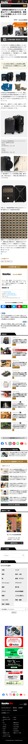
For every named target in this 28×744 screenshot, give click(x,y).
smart (4, 730)
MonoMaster (16, 730)
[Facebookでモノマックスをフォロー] (2, 444)
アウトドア (18, 583)
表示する (14, 612)
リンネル (4, 724)
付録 (3, 570)
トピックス (5, 600)
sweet (14, 719)
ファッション (5, 583)
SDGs (2, 261)
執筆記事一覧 (5, 287)
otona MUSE (16, 726)
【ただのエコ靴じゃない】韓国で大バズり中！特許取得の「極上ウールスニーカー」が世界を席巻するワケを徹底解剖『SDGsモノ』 (19, 375)
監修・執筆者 (5, 604)
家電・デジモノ (16, 367)
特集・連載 (18, 600)
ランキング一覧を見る (14, 505)
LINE (24, 307)
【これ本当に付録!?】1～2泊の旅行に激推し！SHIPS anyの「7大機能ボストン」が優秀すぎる (14, 65)
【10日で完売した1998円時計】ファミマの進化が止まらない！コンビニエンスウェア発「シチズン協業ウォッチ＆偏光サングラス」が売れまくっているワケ (18, 485)
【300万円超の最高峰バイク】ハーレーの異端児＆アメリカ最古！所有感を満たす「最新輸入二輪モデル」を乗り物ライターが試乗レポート (19, 355)
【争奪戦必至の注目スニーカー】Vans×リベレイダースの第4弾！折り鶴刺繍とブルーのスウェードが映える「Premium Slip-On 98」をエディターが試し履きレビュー (18, 492)
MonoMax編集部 (17, 274)
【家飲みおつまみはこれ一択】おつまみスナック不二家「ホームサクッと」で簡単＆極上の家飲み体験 (19, 417)
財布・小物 (18, 574)
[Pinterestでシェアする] (19, 306)
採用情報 (20, 707)
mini (4, 722)
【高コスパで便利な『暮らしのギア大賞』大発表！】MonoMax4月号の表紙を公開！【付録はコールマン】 (13, 325)
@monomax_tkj (11, 293)
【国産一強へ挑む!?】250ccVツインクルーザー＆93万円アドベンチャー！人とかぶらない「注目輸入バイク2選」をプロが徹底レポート (18, 478)
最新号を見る (14, 543)
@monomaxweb (7, 291)
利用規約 (15, 710)
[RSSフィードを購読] (25, 444)
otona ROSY (16, 724)
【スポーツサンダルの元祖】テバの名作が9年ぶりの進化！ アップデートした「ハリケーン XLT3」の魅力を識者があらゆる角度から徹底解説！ (19, 428)
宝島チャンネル (6, 717)
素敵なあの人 (16, 722)
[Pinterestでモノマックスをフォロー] (14, 444)
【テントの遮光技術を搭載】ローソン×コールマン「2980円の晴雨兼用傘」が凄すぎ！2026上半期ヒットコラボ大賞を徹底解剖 (18, 471)
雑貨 (14, 409)
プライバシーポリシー (6, 710)
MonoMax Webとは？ (6, 707)
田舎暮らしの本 (6, 732)
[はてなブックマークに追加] (14, 306)
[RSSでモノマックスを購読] (24, 695)
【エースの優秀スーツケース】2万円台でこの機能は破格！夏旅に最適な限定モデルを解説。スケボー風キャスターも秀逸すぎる (19, 396)
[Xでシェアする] (8, 306)
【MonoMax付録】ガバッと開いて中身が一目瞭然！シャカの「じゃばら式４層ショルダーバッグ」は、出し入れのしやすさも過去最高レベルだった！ (18, 454)
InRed (14, 717)
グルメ (14, 419)
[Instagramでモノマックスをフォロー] (10, 444)
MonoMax (15, 728)
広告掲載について (5, 713)
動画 (3, 595)
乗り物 (14, 357)
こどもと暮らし (19, 595)
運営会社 (15, 707)
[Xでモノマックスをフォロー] (6, 444)
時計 (3, 574)
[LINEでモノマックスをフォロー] (17, 444)
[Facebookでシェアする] (3, 306)
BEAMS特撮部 (19, 591)
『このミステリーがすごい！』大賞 (6, 735)
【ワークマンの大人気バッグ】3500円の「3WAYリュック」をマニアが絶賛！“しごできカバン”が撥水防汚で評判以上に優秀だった (19, 386)
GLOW (4, 728)
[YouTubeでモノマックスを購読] (21, 444)
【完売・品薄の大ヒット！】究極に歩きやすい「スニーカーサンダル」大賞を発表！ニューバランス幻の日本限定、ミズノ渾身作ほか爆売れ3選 (18, 499)
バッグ (24, 5)
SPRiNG (4, 726)
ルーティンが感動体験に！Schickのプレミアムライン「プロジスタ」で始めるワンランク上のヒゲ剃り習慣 (19, 406)
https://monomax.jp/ (11, 294)
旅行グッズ (9, 261)
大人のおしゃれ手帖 (6, 720)
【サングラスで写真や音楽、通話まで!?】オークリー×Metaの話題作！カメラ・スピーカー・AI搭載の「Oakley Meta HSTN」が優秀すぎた (19, 365)
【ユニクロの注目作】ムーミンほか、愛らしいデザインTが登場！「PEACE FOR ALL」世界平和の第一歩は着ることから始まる (14, 317)
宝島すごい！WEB (17, 732)
